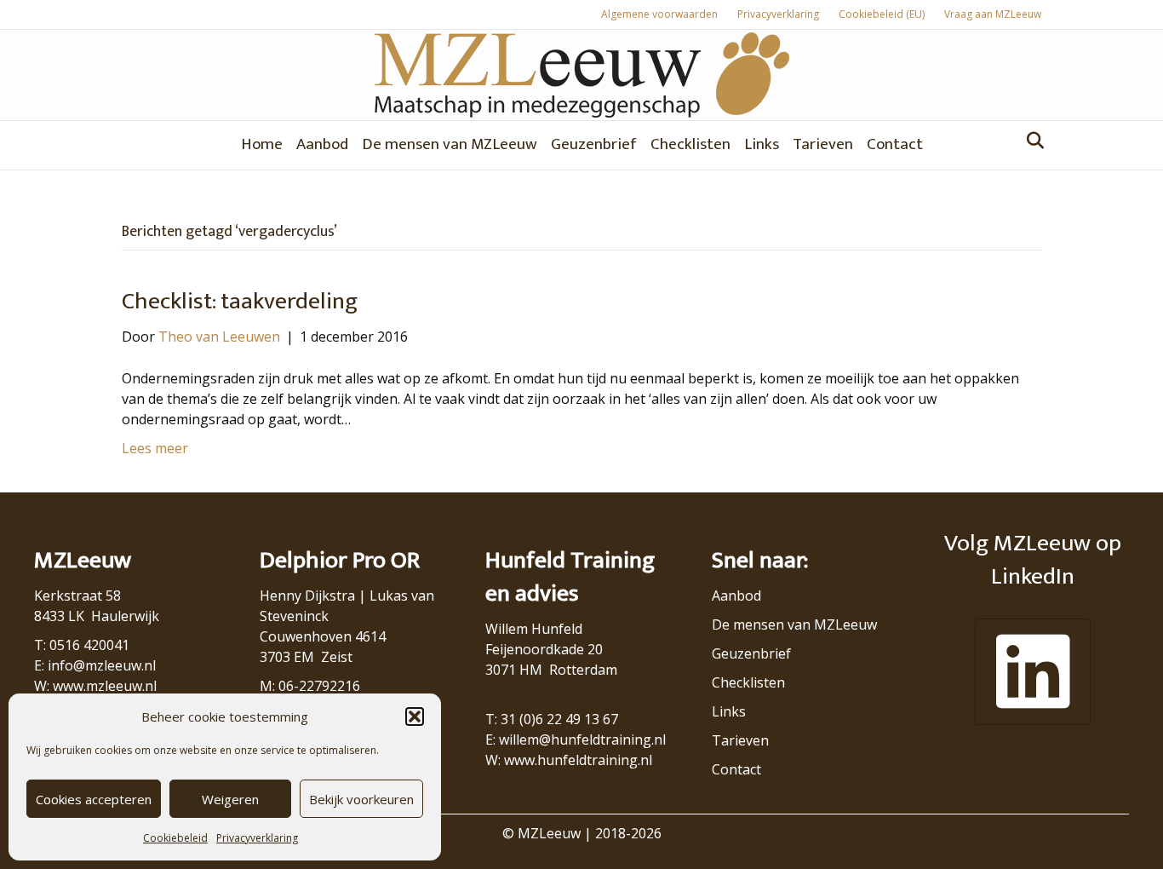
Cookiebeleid (175, 838)
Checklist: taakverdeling (240, 301)
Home (262, 144)
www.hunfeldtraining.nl (578, 760)
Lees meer (155, 448)
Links (761, 144)
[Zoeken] (1030, 140)
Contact (895, 144)
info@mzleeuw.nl (102, 665)
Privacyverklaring (257, 838)
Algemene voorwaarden (659, 14)
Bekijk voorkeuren (361, 799)
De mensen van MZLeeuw (449, 144)
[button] (414, 716)
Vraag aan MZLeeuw (992, 14)
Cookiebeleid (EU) (882, 14)
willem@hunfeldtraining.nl (582, 739)
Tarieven (823, 144)
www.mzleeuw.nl (105, 685)
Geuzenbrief (594, 144)
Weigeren (230, 799)
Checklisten (690, 144)
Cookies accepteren (94, 799)
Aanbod (322, 144)
